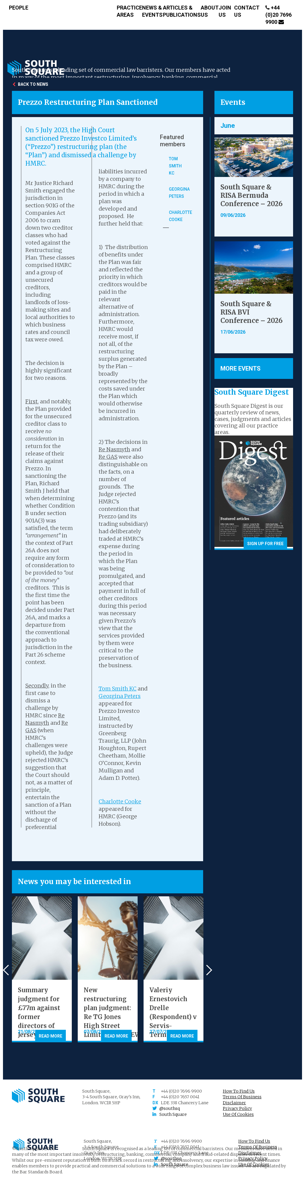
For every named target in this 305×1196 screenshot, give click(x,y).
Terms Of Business (242, 1096)
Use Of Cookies (238, 1114)
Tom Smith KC (117, 688)
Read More (50, 1036)
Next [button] (207, 970)
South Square (173, 1114)
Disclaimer (234, 1102)
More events (240, 368)
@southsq (169, 1108)
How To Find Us (239, 1091)
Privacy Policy (237, 1108)
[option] (42, 969)
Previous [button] (8, 970)
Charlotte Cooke (120, 801)
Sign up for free (265, 543)
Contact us (246, 11)
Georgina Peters (120, 696)
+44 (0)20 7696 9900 (278, 14)
